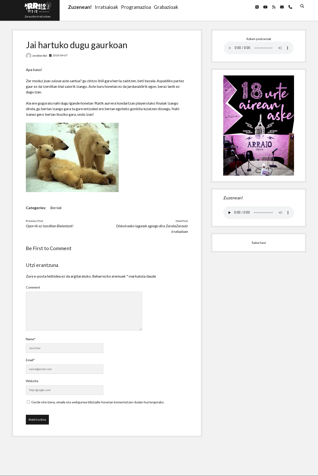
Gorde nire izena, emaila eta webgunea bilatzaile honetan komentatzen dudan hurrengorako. (97, 402)
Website (32, 381)
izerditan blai (39, 55)
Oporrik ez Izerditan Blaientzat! (49, 226)
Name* (31, 339)
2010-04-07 (60, 55)
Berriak (56, 207)
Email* (30, 360)
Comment (33, 287)
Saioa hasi (259, 243)
